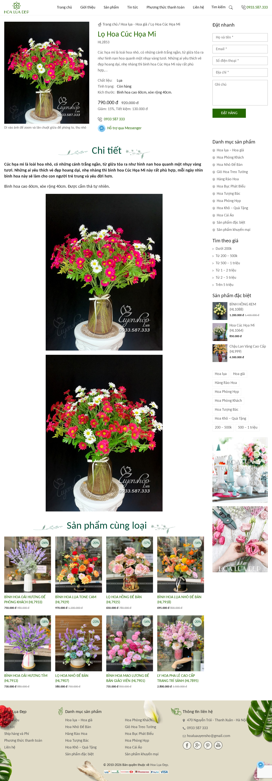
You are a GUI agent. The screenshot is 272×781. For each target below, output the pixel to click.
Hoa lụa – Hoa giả (230, 150)
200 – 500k (223, 428)
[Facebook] (187, 745)
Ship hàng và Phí (16, 734)
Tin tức (132, 8)
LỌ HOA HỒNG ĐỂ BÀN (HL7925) (124, 599)
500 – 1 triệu (247, 428)
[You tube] (218, 745)
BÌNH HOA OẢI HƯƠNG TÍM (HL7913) (25, 678)
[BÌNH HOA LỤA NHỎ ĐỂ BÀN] (180, 565)
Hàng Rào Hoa (228, 179)
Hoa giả (239, 374)
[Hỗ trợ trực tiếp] (260, 765)
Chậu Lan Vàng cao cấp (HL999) (248, 349)
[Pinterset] (208, 745)
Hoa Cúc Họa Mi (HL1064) (242, 328)
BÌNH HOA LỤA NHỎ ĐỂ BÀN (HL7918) (179, 599)
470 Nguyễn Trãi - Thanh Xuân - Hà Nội (216, 720)
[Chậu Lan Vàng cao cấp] (219, 353)
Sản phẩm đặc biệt (231, 223)
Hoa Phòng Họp (229, 201)
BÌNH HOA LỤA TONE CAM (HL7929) (75, 599)
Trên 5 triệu (224, 285)
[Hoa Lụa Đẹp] (16, 7)
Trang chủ (64, 8)
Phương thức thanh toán (165, 8)
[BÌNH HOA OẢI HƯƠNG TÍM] (27, 643)
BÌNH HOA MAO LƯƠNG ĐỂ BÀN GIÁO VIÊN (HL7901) (127, 678)
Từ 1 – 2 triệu (226, 270)
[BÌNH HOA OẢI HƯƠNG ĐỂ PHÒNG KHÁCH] (27, 565)
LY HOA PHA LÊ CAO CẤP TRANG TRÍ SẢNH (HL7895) (177, 678)
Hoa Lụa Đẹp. (159, 765)
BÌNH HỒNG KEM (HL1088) (243, 307)
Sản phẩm (111, 8)
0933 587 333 (114, 119)
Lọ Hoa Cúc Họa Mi (165, 25)
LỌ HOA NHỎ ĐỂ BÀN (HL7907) (71, 678)
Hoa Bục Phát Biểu (231, 187)
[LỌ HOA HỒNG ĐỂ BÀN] (129, 565)
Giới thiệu (87, 8)
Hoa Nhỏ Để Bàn (229, 165)
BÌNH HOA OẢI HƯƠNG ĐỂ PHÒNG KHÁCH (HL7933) (24, 599)
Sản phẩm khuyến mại (233, 230)
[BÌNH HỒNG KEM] (219, 311)
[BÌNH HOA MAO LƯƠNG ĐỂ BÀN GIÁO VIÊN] (129, 643)
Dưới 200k (224, 249)
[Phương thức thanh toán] (136, 772)
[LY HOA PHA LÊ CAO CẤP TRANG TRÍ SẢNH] (180, 643)
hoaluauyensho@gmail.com (208, 736)
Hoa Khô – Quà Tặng (232, 208)
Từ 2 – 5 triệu (226, 278)
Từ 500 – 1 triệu (228, 263)
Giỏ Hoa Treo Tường (232, 172)
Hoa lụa (221, 374)
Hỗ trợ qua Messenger (124, 128)
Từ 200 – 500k (226, 256)
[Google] (197, 745)
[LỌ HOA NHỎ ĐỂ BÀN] (78, 643)
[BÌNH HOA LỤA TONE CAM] (78, 565)
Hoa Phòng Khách (230, 158)
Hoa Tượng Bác (228, 194)
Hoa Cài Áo (225, 215)
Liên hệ (198, 8)
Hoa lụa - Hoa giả (134, 25)
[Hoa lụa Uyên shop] (240, 470)
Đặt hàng (229, 113)
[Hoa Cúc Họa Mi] (219, 332)
